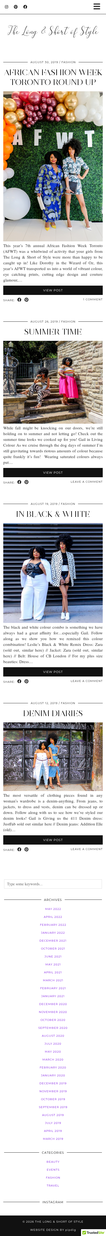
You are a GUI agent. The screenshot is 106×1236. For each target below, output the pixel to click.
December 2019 (53, 1083)
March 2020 (53, 1059)
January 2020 (53, 1075)
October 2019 (53, 1099)
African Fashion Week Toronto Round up (53, 77)
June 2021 (53, 956)
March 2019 (53, 1139)
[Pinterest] (16, 6)
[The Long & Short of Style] (53, 25)
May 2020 (53, 1051)
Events (53, 1169)
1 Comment (93, 299)
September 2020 (53, 1028)
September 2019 (53, 1107)
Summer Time (53, 332)
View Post (53, 290)
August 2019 (53, 1115)
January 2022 (53, 933)
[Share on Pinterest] (26, 300)
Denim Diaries (53, 713)
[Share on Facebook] (19, 300)
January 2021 (53, 996)
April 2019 (53, 1131)
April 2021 (53, 972)
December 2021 (53, 940)
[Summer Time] (53, 422)
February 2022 (53, 925)
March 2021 (53, 980)
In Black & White (53, 514)
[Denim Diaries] (53, 789)
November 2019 (53, 1091)
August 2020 (53, 1036)
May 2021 (53, 964)
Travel (53, 1185)
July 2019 (53, 1123)
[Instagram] (6, 6)
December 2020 (53, 1004)
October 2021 (53, 948)
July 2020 (53, 1043)
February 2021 (53, 988)
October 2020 (53, 1020)
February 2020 (53, 1067)
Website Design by (53, 1230)
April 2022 (53, 917)
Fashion (68, 62)
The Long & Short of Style (59, 1221)
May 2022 (53, 909)
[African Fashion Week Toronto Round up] (53, 239)
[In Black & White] (53, 621)
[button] (98, 7)
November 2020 (53, 1012)
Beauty (53, 1162)
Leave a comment (87, 482)
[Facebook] (25, 6)
